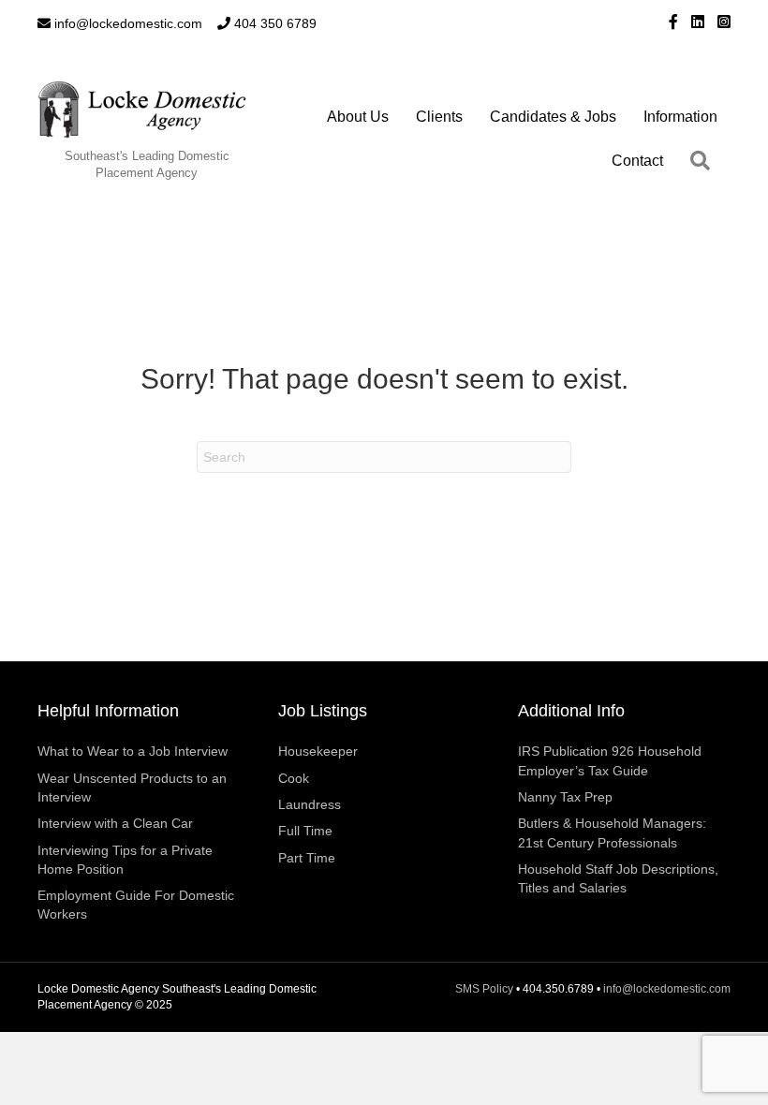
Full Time (305, 830)
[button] (704, 161)
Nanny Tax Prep (565, 796)
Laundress (309, 804)
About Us (358, 117)
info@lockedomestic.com (126, 23)
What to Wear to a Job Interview (132, 751)
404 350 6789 (273, 23)
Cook (293, 778)
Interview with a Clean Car (115, 823)
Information (680, 117)
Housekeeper (318, 751)
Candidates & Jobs (553, 117)
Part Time (306, 857)
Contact (637, 161)
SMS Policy (484, 988)
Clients (439, 117)
